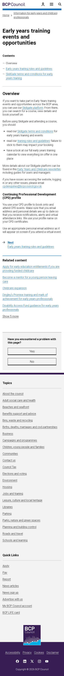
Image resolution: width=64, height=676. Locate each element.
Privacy (27, 652)
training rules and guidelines (33, 140)
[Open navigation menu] (51, 4)
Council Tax (9, 467)
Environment (10, 480)
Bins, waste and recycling (18, 420)
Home (6, 15)
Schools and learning (15, 540)
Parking (7, 513)
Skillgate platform (32, 107)
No (32, 362)
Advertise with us (13, 599)
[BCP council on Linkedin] (24, 661)
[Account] (43, 4)
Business (8, 433)
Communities (10, 453)
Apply (6, 566)
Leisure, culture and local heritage (22, 500)
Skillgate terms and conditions (35, 131)
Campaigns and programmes (20, 440)
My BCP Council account (17, 605)
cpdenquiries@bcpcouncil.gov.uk (22, 186)
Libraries (8, 507)
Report (7, 579)
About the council (13, 393)
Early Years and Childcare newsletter (38, 169)
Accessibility (12, 652)
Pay (5, 572)
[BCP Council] (14, 4)
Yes (32, 351)
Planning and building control (19, 527)
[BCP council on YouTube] (46, 661)
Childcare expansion (15, 288)
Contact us (9, 460)
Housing (7, 487)
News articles (11, 586)
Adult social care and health (19, 400)
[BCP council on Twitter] (32, 661)
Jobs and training (13, 493)
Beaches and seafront (16, 407)
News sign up (10, 592)
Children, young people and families (23, 447)
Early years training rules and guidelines (29, 68)
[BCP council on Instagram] (39, 661)
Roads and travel (13, 533)
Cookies (39, 652)
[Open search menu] (60, 4)
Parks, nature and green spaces (21, 520)
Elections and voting (15, 473)
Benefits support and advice (19, 413)
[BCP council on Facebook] (17, 661)
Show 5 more (11, 316)
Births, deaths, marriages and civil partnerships (30, 427)
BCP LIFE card (11, 612)
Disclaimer (53, 652)
